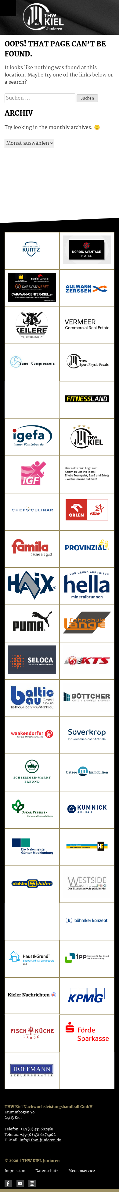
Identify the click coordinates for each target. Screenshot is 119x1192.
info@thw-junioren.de (40, 1140)
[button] (8, 8)
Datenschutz (46, 1171)
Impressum (15, 1171)
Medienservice (81, 1171)
